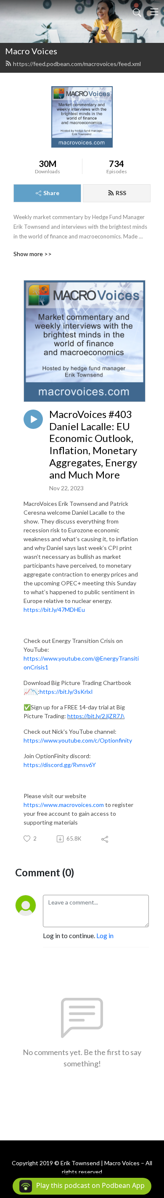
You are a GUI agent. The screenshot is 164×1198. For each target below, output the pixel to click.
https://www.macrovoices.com (64, 804)
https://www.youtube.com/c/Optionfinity (78, 740)
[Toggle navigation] (154, 12)
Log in (105, 935)
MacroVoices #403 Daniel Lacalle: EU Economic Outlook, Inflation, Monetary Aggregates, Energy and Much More (93, 444)
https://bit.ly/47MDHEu (54, 609)
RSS (121, 192)
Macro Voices (31, 51)
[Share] (105, 839)
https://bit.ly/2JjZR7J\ (95, 715)
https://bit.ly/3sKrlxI (66, 691)
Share (51, 192)
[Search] (137, 11)
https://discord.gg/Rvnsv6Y (60, 764)
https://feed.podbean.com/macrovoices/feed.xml (77, 63)
